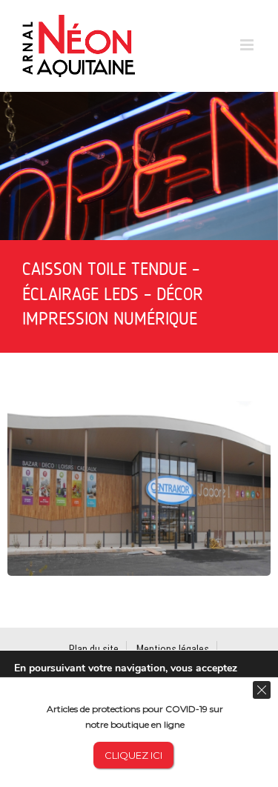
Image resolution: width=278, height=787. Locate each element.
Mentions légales (172, 649)
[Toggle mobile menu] (248, 45)
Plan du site (94, 649)
